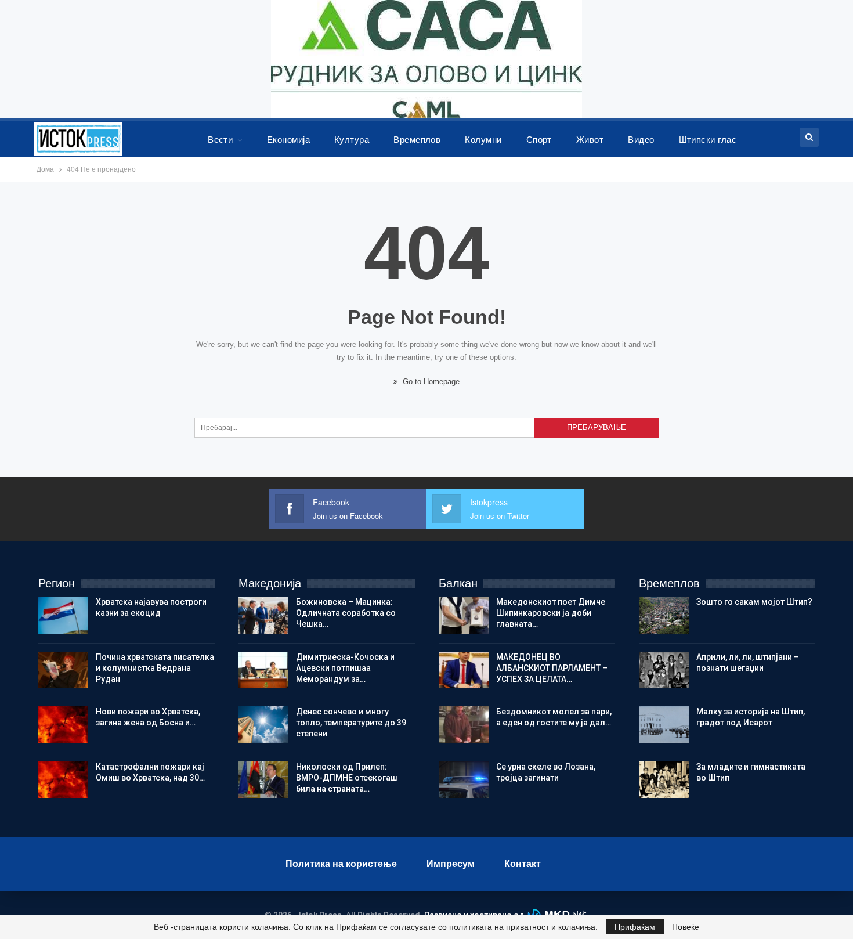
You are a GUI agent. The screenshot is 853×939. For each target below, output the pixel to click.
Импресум (450, 864)
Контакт (522, 864)
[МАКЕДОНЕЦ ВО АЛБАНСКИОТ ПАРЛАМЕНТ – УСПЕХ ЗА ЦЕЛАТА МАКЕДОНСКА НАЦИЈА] (464, 670)
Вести (220, 140)
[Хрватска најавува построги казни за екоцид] (63, 615)
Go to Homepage (430, 381)
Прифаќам (635, 926)
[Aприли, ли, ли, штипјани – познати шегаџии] (664, 670)
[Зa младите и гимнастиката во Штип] (664, 780)
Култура (351, 140)
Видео (641, 140)
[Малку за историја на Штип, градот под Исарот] (664, 724)
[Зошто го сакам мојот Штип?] (664, 615)
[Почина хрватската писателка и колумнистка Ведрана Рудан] (63, 670)
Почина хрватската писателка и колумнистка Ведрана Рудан (155, 668)
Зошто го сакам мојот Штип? (754, 601)
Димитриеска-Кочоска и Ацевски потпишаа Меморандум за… (345, 668)
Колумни (483, 140)
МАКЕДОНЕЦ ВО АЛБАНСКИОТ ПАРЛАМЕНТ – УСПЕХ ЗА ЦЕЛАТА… (552, 668)
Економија (288, 140)
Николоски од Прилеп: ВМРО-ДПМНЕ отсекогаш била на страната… (346, 777)
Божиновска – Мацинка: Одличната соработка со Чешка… (346, 613)
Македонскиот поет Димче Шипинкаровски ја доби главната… (550, 613)
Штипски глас (708, 140)
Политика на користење (341, 864)
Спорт (539, 140)
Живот (589, 140)
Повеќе (685, 927)
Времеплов (416, 140)
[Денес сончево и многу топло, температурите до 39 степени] (263, 724)
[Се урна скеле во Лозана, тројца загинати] (464, 780)
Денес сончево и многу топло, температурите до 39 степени (351, 722)
